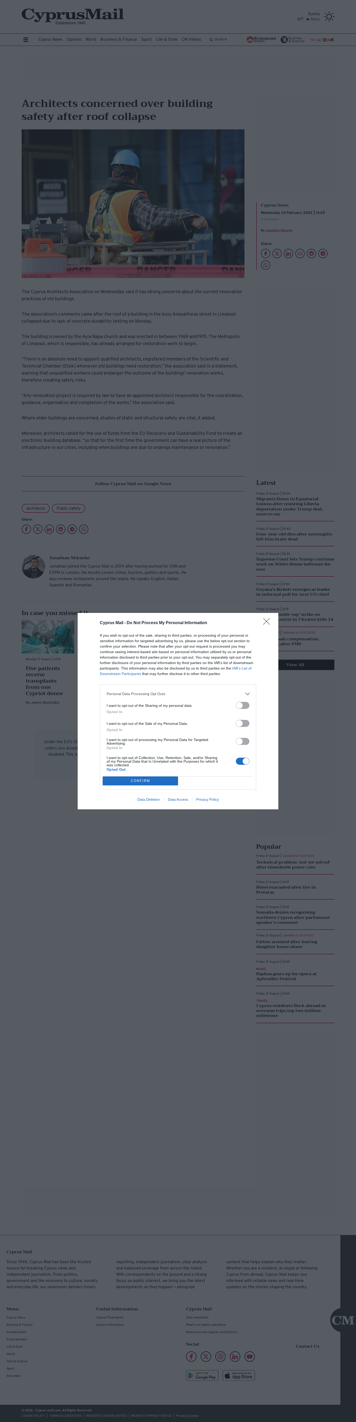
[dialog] (178, 711)
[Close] (268, 623)
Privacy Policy (207, 799)
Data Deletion (148, 799)
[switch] (242, 705)
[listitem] (178, 694)
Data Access (178, 799)
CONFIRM (140, 781)
